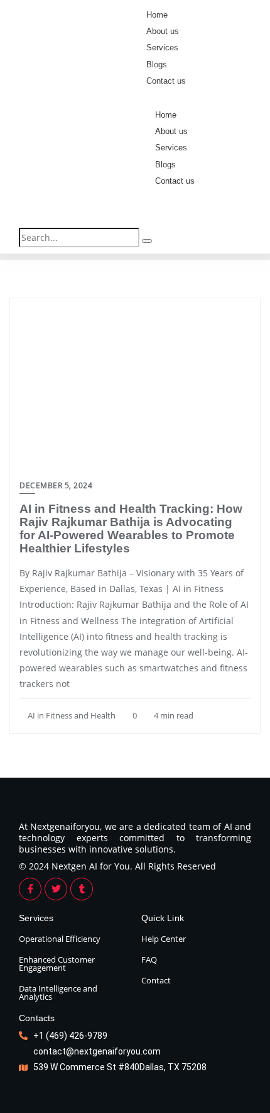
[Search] (147, 241)
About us (171, 131)
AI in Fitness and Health (71, 715)
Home (165, 115)
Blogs (165, 164)
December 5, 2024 (55, 485)
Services (171, 147)
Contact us (175, 181)
